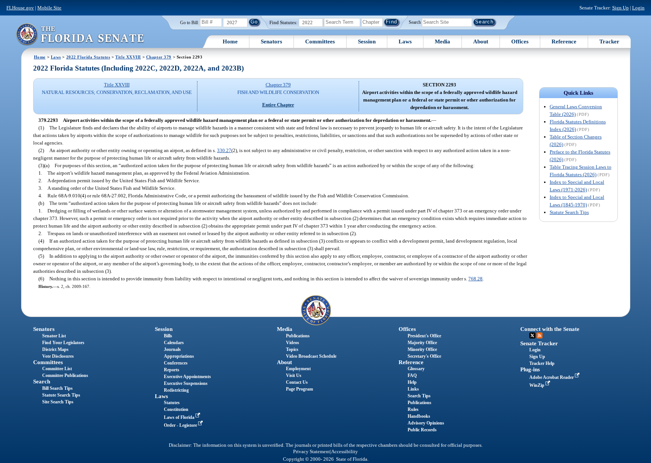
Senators (271, 41)
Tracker (609, 41)
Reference (564, 41)
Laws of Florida (180, 417)
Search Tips (419, 395)
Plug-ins (530, 369)
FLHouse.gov (20, 8)
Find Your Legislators (63, 342)
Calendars (174, 342)
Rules (413, 409)
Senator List (54, 335)
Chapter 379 (158, 57)
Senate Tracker (539, 343)
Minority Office (422, 349)
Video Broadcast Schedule (311, 356)
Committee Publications (65, 375)
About (480, 41)
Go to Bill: (189, 22)
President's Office (424, 335)
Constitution (176, 409)
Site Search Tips (57, 402)
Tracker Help (542, 363)
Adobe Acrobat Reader (552, 377)
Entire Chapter (278, 105)
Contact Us (297, 382)
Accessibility (344, 451)
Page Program (299, 389)
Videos (292, 342)
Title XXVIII (128, 57)
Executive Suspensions (186, 383)
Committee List (57, 368)
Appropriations (179, 356)
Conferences (176, 363)
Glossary (416, 368)
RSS (539, 335)
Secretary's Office (424, 356)
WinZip (537, 385)
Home (230, 41)
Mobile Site (49, 8)
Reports (171, 369)
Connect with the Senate (549, 329)
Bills (168, 335)
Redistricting (176, 390)
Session (367, 41)
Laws (405, 41)
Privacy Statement (311, 451)
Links (413, 389)
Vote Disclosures (58, 356)
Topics (292, 349)
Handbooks (419, 416)
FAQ (412, 375)
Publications (298, 335)
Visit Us (293, 375)
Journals (172, 349)
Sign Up (620, 8)
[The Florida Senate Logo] (80, 34)
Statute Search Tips (569, 212)
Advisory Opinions (426, 423)
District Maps (55, 349)
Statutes (172, 402)
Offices (520, 41)
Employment (298, 368)
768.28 (475, 278)
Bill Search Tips (57, 388)
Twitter (532, 335)
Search (415, 22)
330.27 (224, 150)
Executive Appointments (187, 376)
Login (638, 8)
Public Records (422, 429)
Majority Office (422, 342)
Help (412, 382)
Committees (320, 41)
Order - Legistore (181, 425)
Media (442, 41)
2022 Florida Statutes (88, 57)
